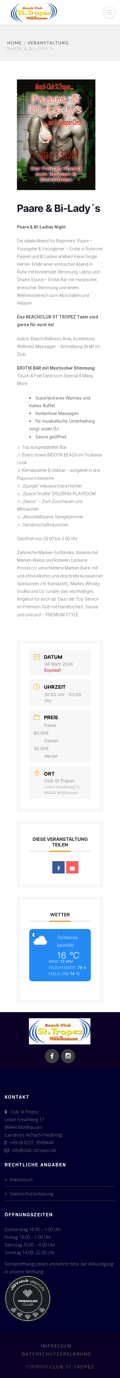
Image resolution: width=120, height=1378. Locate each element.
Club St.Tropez (72, 1367)
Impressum (21, 1179)
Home (14, 42)
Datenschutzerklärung (31, 1194)
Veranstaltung (48, 42)
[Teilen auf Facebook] (58, 867)
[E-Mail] (72, 867)
